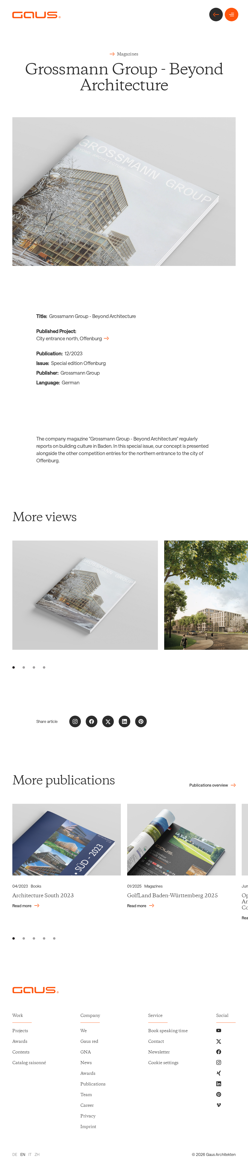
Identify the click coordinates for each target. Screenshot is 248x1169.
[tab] (13, 667)
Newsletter (159, 1052)
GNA (85, 1052)
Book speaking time (168, 1031)
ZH (37, 1154)
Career (87, 1105)
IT (29, 1154)
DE (14, 1154)
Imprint (88, 1127)
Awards (19, 1042)
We (83, 1031)
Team (86, 1095)
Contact (156, 1042)
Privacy (87, 1116)
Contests (21, 1052)
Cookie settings (163, 1063)
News (86, 1063)
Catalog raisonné (29, 1063)
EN (22, 1154)
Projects (20, 1031)
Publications (93, 1084)
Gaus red (89, 1042)
